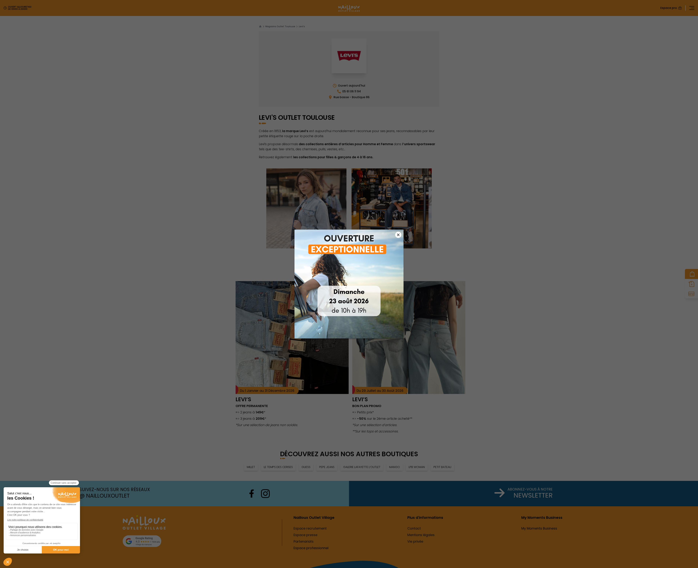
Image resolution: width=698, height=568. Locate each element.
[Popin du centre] (349, 284)
